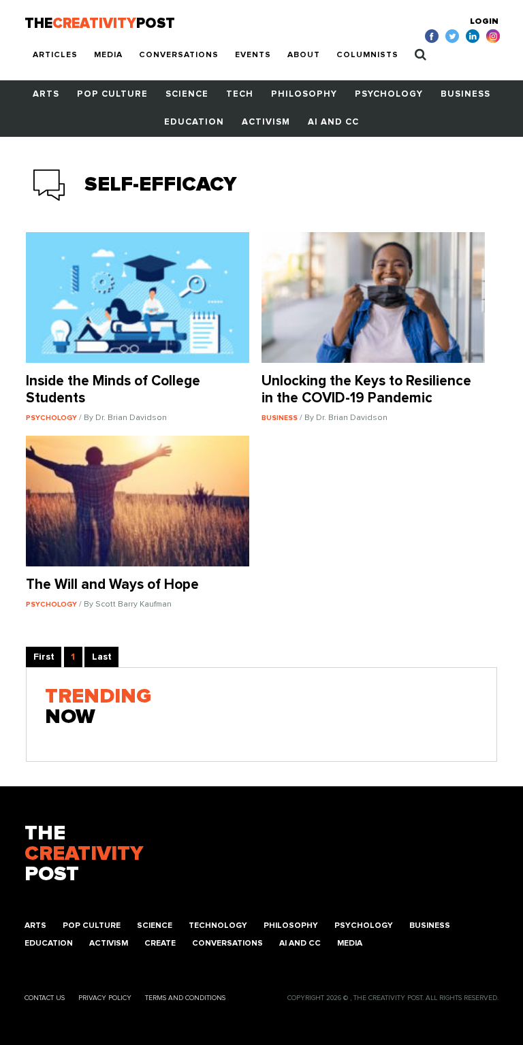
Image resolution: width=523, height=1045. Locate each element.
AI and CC (333, 122)
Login (484, 22)
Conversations (179, 55)
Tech (239, 94)
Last (102, 657)
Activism (266, 122)
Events (253, 55)
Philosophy (304, 94)
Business (465, 94)
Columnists (367, 55)
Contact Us (45, 998)
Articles (55, 55)
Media (108, 55)
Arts (46, 94)
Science (186, 94)
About (303, 55)
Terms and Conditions (185, 998)
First (43, 657)
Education (194, 122)
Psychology (389, 94)
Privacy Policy (104, 998)
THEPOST (84, 853)
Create (160, 943)
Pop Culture (112, 94)
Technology (218, 926)
